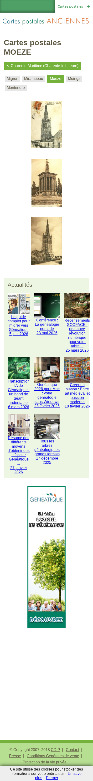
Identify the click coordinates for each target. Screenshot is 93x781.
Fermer (52, 778)
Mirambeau (33, 79)
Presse (15, 756)
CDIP (55, 750)
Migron (12, 79)
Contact (72, 750)
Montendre (16, 88)
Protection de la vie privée (45, 762)
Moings (74, 79)
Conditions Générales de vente (53, 756)
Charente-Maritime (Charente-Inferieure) (44, 66)
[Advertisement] (46, 674)
